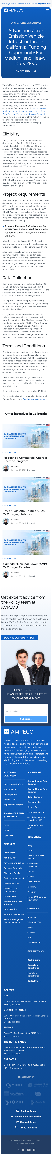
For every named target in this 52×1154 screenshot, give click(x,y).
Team (30, 927)
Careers (31, 932)
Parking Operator (35, 812)
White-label (9, 852)
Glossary (31, 887)
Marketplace (10, 789)
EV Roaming (10, 896)
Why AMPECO (34, 922)
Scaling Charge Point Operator (37, 790)
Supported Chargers (13, 804)
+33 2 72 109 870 (11, 1036)
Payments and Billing (14, 863)
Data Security (10, 909)
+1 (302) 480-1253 (12, 1005)
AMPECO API (10, 799)
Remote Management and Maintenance (14, 921)
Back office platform (14, 784)
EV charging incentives (26, 22)
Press (30, 937)
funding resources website (35, 399)
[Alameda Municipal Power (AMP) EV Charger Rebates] (26, 542)
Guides (30, 876)
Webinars (31, 892)
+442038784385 (27, 1127)
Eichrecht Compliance (14, 914)
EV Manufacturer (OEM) (35, 826)
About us (31, 917)
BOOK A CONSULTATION (19, 637)
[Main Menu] (47, 10)
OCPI (6, 830)
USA (34, 71)
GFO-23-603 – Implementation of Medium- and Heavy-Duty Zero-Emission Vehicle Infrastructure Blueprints (24, 111)
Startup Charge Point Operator (37, 782)
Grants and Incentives (32, 865)
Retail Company (35, 797)
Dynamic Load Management (10, 889)
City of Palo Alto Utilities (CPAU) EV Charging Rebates (24, 512)
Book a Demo (33, 960)
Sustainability (33, 942)
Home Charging (11, 883)
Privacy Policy (14, 1140)
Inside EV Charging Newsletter (36, 898)
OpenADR (8, 835)
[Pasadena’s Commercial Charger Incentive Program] (26, 436)
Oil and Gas (33, 807)
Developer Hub (11, 794)
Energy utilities (34, 802)
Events (30, 871)
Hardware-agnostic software (13, 902)
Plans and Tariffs (12, 873)
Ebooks (31, 850)
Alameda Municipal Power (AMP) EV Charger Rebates (24, 565)
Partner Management (14, 878)
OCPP (6, 825)
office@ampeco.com (13, 1068)
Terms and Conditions (31, 1140)
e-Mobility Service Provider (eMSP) (36, 818)
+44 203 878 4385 (12, 1022)
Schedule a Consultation (33, 966)
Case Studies (33, 881)
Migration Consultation (33, 974)
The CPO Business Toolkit (35, 857)
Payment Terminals (13, 868)
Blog (29, 845)
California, (23, 71)
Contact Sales (33, 981)
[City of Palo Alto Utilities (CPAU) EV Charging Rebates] (26, 489)
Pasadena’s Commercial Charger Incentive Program (24, 459)
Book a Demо (28, 1111)
